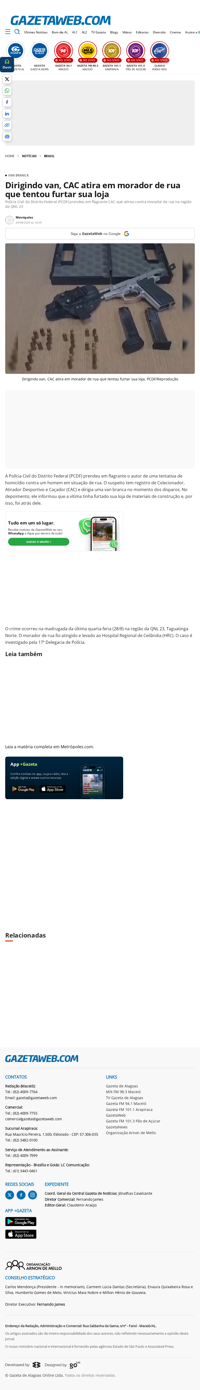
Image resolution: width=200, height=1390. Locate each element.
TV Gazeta (98, 32)
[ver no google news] (7, 136)
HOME (10, 156)
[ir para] (21, 1222)
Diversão (159, 32)
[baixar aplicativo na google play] (23, 789)
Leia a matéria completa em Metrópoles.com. (49, 747)
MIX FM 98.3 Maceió (123, 1091)
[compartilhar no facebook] (7, 102)
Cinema (175, 32)
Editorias (142, 32)
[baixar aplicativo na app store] (53, 789)
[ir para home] (60, 20)
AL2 (84, 32)
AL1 (75, 32)
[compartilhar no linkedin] (7, 113)
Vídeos (127, 32)
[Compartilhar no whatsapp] (7, 90)
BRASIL (49, 156)
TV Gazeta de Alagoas (124, 1097)
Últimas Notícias (36, 32)
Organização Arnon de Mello (131, 1132)
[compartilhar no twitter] (7, 79)
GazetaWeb (116, 1115)
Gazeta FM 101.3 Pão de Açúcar (133, 1120)
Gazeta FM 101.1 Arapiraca (129, 1109)
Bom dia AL (60, 32)
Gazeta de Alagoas (122, 1085)
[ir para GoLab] (62, 1365)
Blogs (114, 32)
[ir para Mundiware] (22, 1365)
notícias (29, 156)
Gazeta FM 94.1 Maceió (126, 1103)
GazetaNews (117, 1126)
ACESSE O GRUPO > (38, 542)
